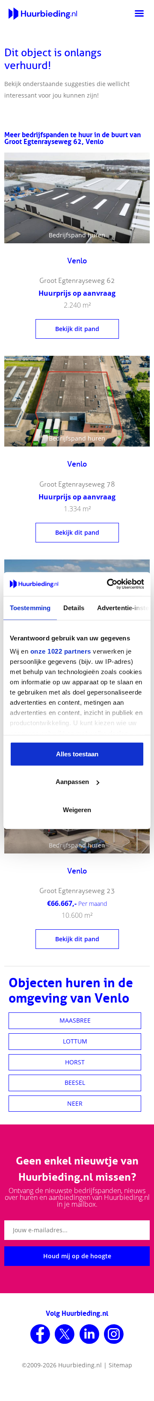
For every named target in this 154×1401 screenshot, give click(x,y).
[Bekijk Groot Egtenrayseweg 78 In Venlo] (77, 401)
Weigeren (77, 809)
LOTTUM (75, 1041)
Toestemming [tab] (30, 607)
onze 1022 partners (60, 651)
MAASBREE (75, 1020)
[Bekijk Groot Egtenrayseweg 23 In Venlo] (77, 905)
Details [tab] (73, 607)
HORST (75, 1062)
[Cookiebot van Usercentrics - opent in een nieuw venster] (108, 584)
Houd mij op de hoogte (77, 1256)
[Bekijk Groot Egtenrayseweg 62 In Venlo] (77, 198)
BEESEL (75, 1082)
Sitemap (120, 1365)
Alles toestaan (77, 753)
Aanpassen (72, 781)
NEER (75, 1103)
